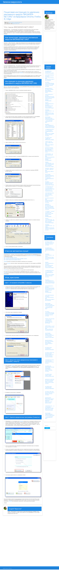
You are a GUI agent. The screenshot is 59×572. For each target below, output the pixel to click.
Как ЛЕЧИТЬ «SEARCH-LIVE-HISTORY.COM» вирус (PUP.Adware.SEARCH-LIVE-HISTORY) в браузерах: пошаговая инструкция (49, 354)
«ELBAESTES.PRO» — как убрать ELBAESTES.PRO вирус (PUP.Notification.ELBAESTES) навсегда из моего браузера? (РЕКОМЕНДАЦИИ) (49, 157)
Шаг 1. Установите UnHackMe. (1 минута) (10, 257)
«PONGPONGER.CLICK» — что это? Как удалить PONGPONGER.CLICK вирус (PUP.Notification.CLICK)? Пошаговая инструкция (49, 408)
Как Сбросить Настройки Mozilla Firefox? (29, 5)
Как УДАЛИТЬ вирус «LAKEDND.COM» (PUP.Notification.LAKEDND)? (49, 138)
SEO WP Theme (5, 568)
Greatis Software (34, 255)
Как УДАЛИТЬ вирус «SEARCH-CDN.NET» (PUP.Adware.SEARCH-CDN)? (49, 375)
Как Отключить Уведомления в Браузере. (15, 5)
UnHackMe (21, 72)
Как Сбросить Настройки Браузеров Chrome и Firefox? (46, 5)
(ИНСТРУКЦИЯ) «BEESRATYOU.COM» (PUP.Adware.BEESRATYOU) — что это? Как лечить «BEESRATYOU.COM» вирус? (49, 335)
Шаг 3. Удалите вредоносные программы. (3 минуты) (12, 259)
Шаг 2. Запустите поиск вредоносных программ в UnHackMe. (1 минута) (15, 258)
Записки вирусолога (12, 2)
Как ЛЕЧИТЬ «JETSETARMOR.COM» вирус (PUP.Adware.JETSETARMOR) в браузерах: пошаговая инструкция (49, 84)
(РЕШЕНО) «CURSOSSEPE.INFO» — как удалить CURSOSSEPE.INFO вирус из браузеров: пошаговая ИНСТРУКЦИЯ (49, 164)
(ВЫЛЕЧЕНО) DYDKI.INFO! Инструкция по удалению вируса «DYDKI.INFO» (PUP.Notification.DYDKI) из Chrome (49, 149)
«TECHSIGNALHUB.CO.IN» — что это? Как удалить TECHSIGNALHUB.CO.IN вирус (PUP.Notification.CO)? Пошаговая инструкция (49, 188)
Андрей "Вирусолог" (16, 23)
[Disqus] (22, 528)
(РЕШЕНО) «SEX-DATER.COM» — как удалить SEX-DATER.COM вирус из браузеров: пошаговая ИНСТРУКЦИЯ (49, 320)
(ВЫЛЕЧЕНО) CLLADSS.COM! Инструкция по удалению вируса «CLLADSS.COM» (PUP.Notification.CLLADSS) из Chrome (49, 381)
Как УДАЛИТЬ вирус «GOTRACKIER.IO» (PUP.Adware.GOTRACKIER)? (49, 72)
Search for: (46, 425)
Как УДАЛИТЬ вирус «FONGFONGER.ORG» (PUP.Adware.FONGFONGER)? (49, 387)
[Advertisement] (50, 46)
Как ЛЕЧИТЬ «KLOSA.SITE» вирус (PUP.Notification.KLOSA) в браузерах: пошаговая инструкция (49, 200)
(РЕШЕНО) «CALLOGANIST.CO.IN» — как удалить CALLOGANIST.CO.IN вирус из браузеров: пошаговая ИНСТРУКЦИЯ (49, 220)
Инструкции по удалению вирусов (15, 22)
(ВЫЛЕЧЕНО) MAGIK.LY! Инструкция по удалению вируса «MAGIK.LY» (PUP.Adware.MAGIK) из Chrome (49, 90)
